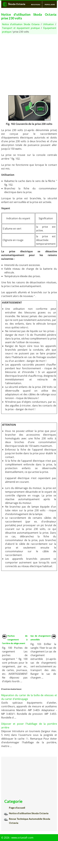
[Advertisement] (29, 63)
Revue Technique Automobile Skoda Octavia (29, 820)
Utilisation (48, 24)
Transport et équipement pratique (21, 27)
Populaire (50, 4)
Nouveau (35, 4)
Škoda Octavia (16, 3)
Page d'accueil (17, 807)
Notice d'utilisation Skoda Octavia (21, 24)
